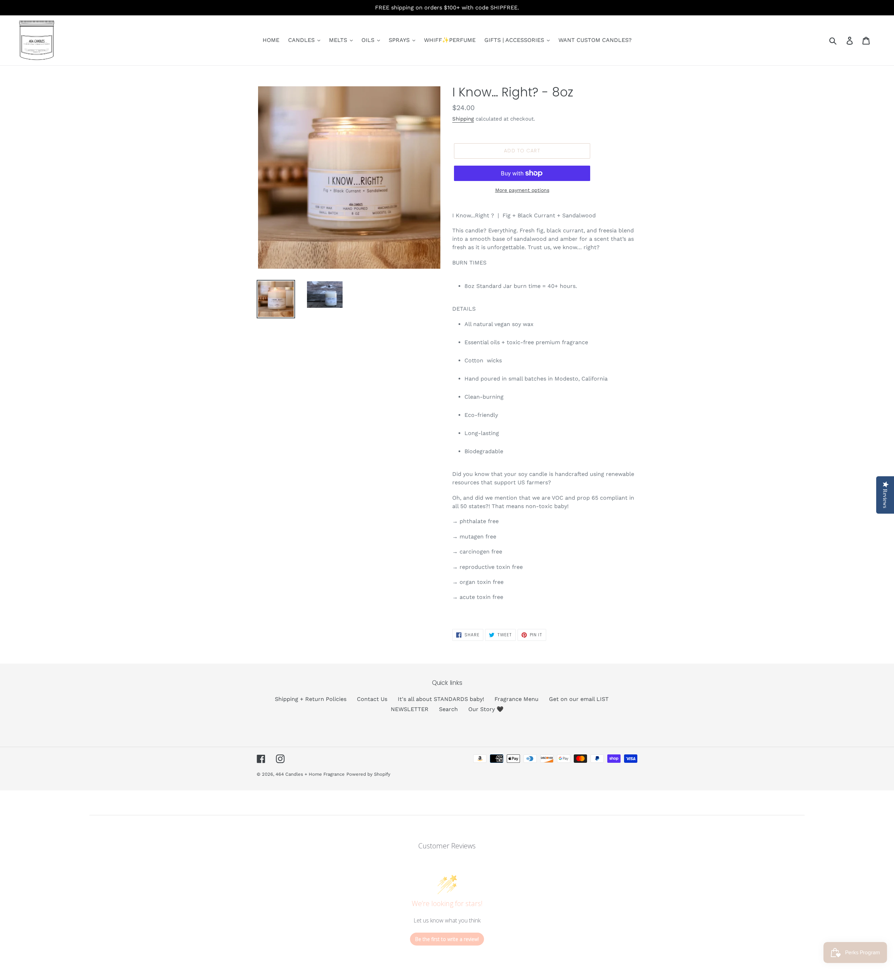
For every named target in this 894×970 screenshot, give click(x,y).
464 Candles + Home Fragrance (310, 774)
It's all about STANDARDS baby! (441, 699)
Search (448, 709)
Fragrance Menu (516, 699)
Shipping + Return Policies (310, 699)
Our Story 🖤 (486, 709)
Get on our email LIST (579, 699)
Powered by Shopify (368, 774)
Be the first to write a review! (447, 939)
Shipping (463, 119)
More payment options (522, 190)
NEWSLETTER (409, 709)
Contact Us (372, 699)
